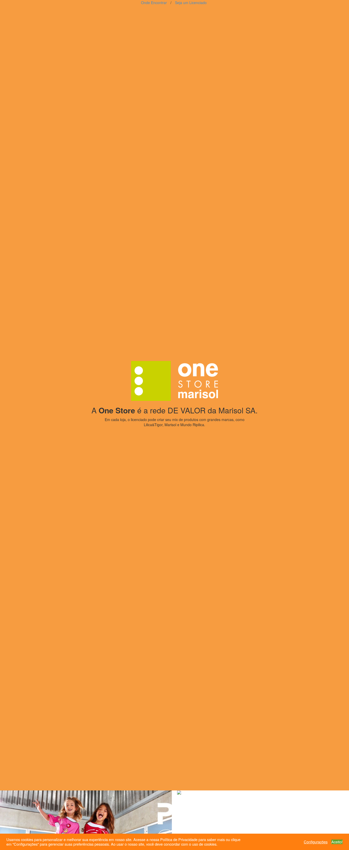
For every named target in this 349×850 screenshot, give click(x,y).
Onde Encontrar (154, 2)
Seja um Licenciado (191, 2)
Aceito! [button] (337, 842)
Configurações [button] (316, 842)
